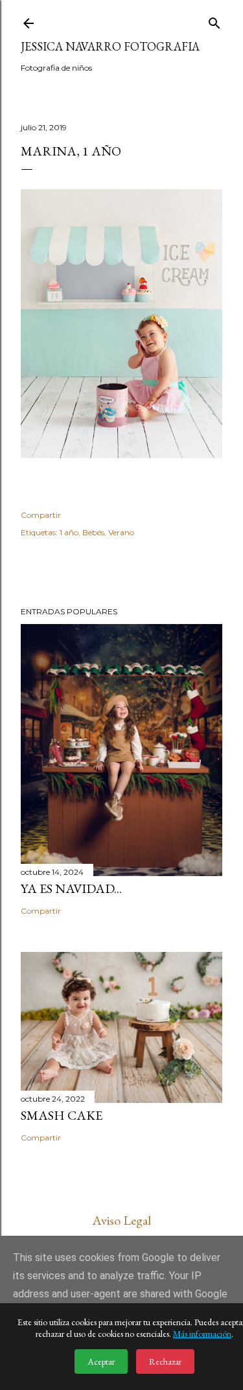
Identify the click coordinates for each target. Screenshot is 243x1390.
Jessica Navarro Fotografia (110, 46)
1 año (69, 532)
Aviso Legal (121, 1220)
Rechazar (165, 1361)
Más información (202, 1333)
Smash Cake (61, 1115)
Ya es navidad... (71, 888)
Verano (121, 532)
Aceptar (101, 1361)
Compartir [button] (41, 515)
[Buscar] (214, 20)
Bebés (93, 532)
